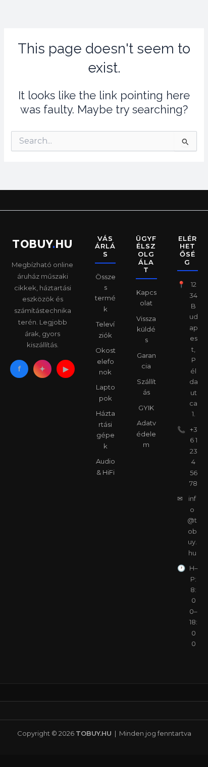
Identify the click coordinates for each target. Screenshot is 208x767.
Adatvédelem (146, 434)
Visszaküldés (146, 329)
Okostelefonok (105, 361)
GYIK (146, 408)
